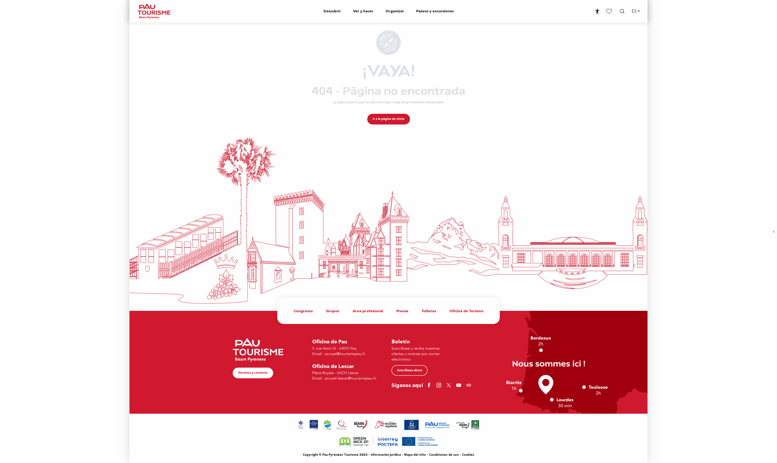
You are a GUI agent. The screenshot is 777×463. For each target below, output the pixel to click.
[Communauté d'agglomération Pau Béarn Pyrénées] (437, 424)
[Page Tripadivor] (469, 385)
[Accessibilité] (597, 11)
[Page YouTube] (459, 385)
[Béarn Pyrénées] (360, 425)
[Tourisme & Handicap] (411, 425)
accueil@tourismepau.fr (345, 353)
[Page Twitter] (449, 385)
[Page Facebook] (429, 385)
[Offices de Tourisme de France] (301, 425)
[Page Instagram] (439, 385)
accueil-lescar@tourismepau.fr (350, 378)
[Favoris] (609, 11)
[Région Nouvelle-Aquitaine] (386, 425)
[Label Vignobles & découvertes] (468, 425)
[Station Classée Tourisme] (327, 425)
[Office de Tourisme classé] (314, 425)
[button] (622, 11)
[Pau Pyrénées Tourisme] (154, 11)
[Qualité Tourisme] (342, 425)
